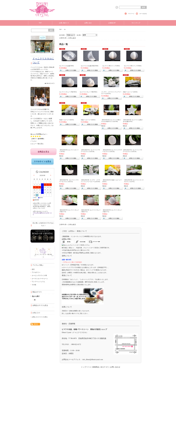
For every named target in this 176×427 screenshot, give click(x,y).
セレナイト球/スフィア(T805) (111, 65)
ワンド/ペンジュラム (38, 281)
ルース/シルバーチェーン (40, 278)
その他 (34, 285)
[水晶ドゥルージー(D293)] (69, 114)
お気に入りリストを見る (40, 317)
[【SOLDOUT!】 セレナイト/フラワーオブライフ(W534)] (133, 144)
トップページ (86, 367)
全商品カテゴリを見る (40, 305)
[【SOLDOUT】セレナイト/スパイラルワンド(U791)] (134, 174)
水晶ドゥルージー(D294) (130, 92)
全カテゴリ (104, 367)
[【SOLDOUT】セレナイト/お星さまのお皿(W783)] (133, 114)
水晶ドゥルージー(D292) (88, 119)
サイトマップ (136, 23)
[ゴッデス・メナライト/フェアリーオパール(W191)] (111, 86)
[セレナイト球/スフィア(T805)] (112, 60)
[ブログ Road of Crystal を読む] (42, 242)
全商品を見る (43, 152)
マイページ (131, 13)
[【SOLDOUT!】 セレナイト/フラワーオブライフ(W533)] (69, 174)
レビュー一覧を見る (37, 144)
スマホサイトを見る (42, 161)
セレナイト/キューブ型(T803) (68, 92)
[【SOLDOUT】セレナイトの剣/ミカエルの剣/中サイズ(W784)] (111, 114)
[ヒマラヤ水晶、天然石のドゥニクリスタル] (42, 18)
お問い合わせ (115, 367)
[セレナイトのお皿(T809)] (69, 60)
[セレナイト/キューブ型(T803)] (69, 86)
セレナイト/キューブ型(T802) (88, 92)
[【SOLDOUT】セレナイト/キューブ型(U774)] (69, 204)
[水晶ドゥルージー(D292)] (91, 114)
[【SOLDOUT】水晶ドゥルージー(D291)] (112, 174)
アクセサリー (36, 272)
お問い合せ (88, 23)
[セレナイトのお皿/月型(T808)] (91, 60)
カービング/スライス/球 (39, 275)
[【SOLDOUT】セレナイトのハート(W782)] (69, 144)
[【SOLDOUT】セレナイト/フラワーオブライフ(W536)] (112, 144)
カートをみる (143, 13)
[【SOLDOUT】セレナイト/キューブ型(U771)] (112, 204)
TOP (40, 23)
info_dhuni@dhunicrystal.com (92, 359)
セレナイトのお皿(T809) (66, 65)
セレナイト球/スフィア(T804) (132, 65)
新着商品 (95, 367)
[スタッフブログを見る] (42, 258)
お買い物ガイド (64, 23)
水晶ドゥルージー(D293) (66, 119)
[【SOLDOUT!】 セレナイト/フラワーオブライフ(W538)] (91, 144)
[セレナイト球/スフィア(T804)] (134, 60)
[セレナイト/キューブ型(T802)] (90, 86)
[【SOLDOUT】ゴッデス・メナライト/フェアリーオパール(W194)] (91, 174)
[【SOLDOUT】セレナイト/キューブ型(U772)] (91, 204)
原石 (33, 269)
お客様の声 (112, 23)
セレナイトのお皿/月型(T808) (89, 65)
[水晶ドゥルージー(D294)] (133, 86)
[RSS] (35, 324)
